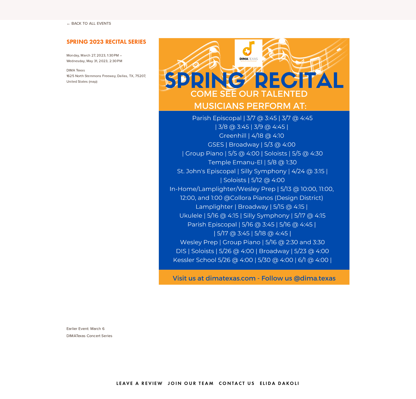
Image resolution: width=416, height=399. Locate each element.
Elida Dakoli (280, 383)
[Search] (103, 10)
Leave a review (139, 383)
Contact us (237, 383)
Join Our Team (191, 383)
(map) (93, 81)
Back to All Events (91, 23)
